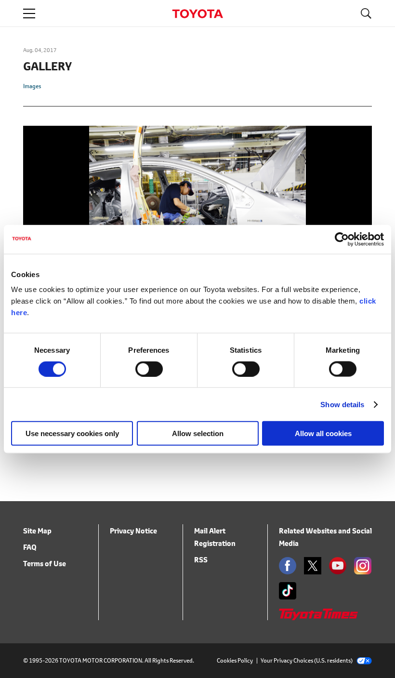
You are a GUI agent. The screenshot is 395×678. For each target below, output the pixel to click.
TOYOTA (197, 13)
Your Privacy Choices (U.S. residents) (307, 660)
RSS (201, 560)
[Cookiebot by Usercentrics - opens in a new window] (342, 239)
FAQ (30, 547)
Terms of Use (44, 563)
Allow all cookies (323, 433)
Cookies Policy (235, 660)
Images (32, 86)
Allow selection (198, 433)
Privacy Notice (133, 531)
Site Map (37, 531)
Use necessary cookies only (72, 433)
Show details (342, 404)
